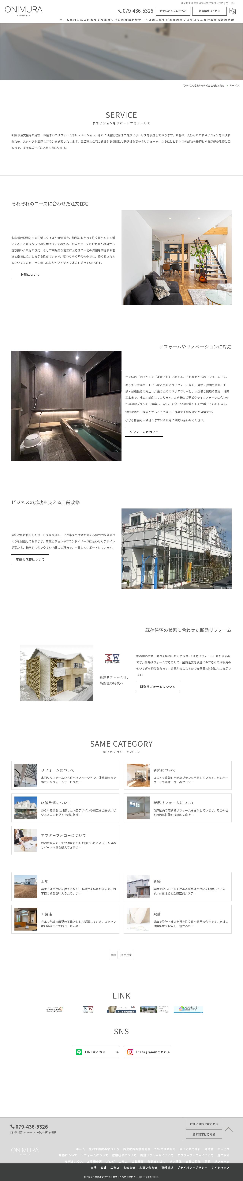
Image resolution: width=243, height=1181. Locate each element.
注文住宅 (126, 955)
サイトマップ (220, 1167)
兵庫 (114, 955)
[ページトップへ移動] (229, 1129)
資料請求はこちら (209, 11)
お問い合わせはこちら (173, 11)
